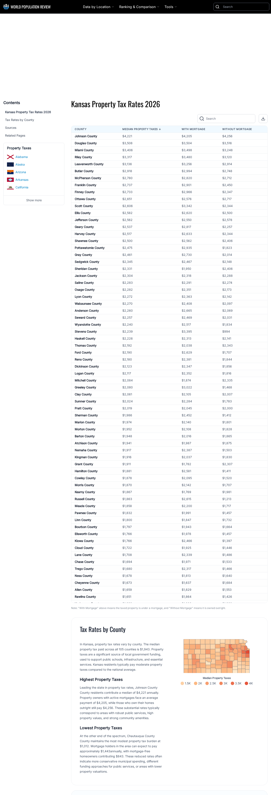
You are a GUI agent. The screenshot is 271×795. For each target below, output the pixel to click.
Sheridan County (86, 268)
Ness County (84, 575)
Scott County (84, 206)
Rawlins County (85, 596)
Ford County (83, 352)
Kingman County (86, 457)
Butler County (84, 171)
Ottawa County (85, 199)
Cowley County (85, 478)
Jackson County (86, 275)
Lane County (83, 554)
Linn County (83, 520)
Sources (10, 127)
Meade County (85, 506)
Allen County (83, 589)
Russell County (85, 499)
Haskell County (85, 338)
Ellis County (83, 213)
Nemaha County (86, 450)
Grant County (84, 464)
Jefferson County (86, 220)
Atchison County (86, 443)
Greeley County (85, 387)
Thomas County (86, 345)
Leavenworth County (89, 164)
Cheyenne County (87, 582)
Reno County (84, 359)
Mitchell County (85, 380)
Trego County (84, 568)
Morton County (85, 429)
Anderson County (87, 310)
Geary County (84, 227)
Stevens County (86, 331)
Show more (34, 200)
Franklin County (85, 185)
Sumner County (85, 401)
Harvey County (85, 234)
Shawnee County (86, 241)
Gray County (83, 254)
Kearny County (85, 492)
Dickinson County (87, 366)
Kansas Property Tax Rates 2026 (28, 112)
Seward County (85, 317)
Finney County (85, 192)
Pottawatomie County (90, 247)
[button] (263, 118)
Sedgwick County (87, 261)
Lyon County (83, 296)
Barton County (85, 436)
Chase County (84, 561)
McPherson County (88, 178)
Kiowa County (84, 541)
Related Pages (15, 135)
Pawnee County (86, 513)
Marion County (85, 422)
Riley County (83, 157)
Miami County (84, 150)
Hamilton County (86, 471)
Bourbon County (86, 527)
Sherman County (86, 415)
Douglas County (86, 143)
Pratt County (83, 408)
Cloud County (84, 548)
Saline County (84, 282)
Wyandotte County (88, 324)
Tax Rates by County (19, 120)
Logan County (84, 373)
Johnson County (86, 136)
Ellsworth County (86, 534)
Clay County (83, 394)
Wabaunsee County (88, 303)
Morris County (84, 485)
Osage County (85, 289)
